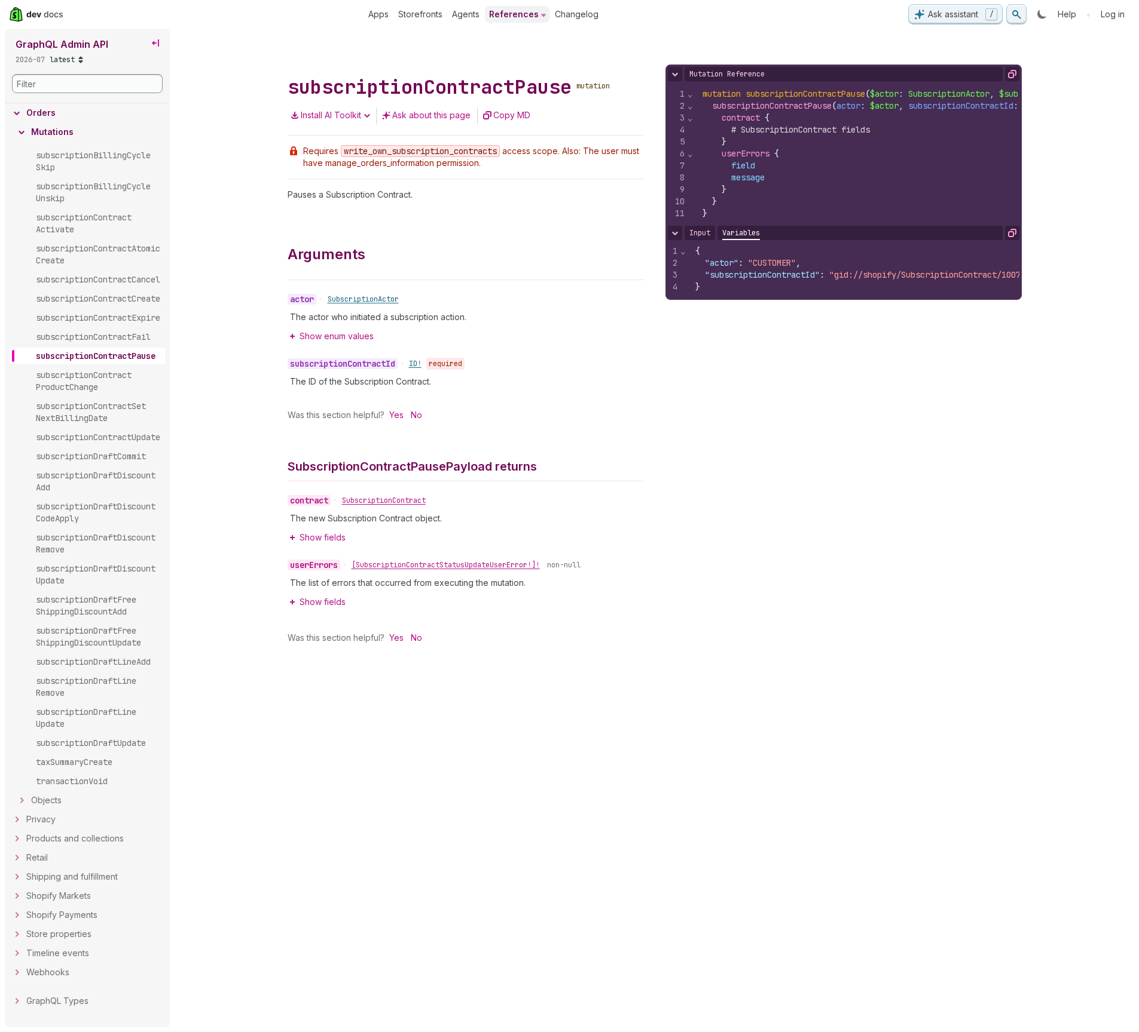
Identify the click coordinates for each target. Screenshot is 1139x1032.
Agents (466, 14)
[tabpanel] (843, 268)
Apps (378, 14)
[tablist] (741, 233)
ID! (415, 363)
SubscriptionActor (363, 299)
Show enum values (337, 336)
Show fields (323, 537)
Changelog (576, 14)
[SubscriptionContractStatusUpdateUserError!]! (446, 565)
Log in (1113, 14)
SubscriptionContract (384, 500)
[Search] (1016, 14)
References (514, 14)
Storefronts (420, 14)
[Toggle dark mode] (1042, 14)
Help (1067, 14)
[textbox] (874, 268)
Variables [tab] (741, 233)
